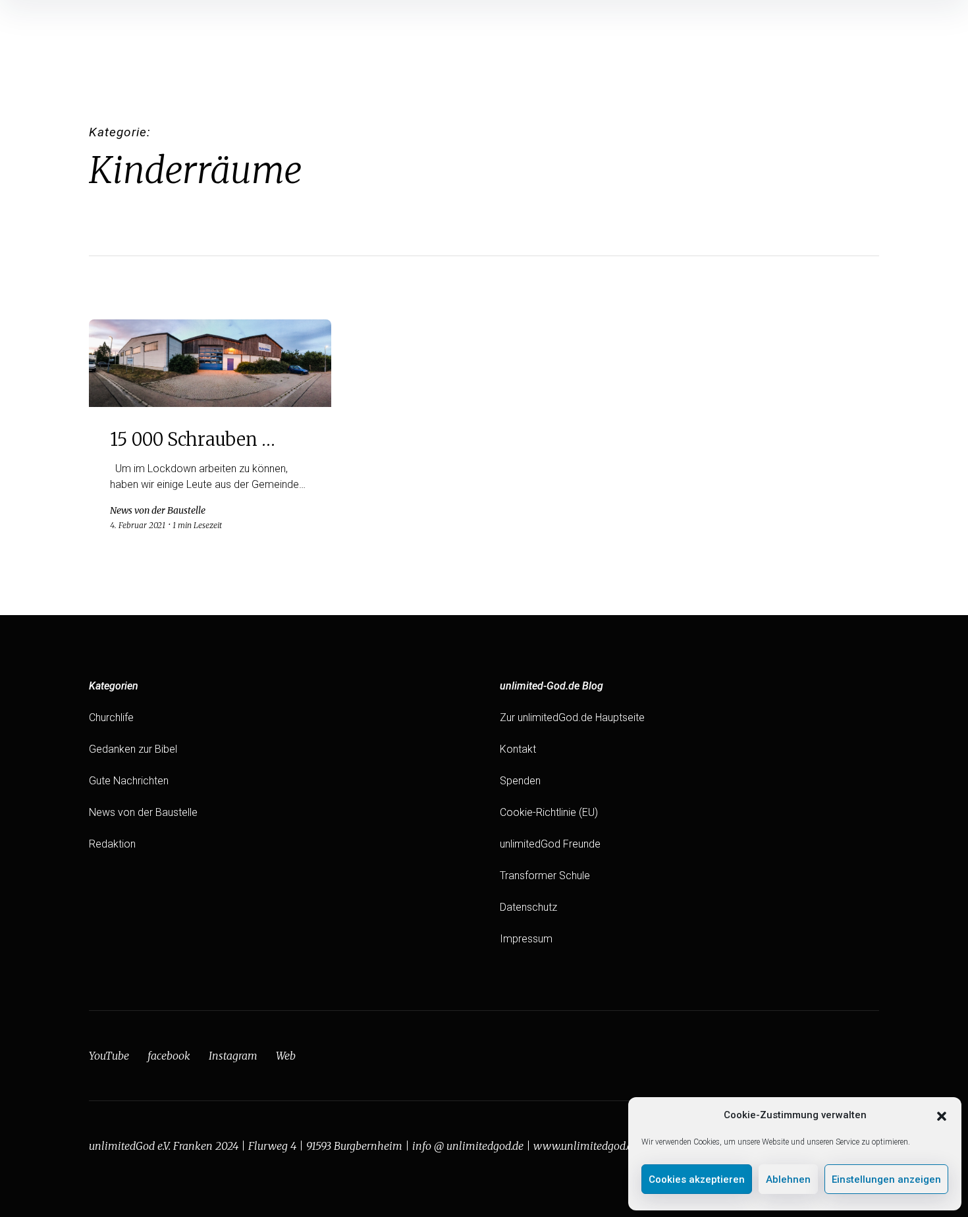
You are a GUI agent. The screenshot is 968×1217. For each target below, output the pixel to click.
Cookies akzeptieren (697, 1179)
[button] (941, 1115)
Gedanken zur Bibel (133, 749)
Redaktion (112, 844)
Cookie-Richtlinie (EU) (549, 812)
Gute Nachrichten (129, 780)
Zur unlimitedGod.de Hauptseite (572, 717)
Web (286, 1055)
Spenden (520, 780)
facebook (169, 1055)
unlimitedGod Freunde (550, 844)
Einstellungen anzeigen (886, 1179)
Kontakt (518, 749)
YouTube (109, 1055)
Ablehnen (788, 1179)
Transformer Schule (545, 875)
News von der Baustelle (143, 812)
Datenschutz (528, 907)
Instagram (233, 1055)
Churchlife (111, 717)
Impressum (526, 939)
